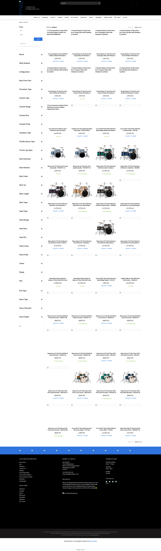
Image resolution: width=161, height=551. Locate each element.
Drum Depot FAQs (24, 472)
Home (21, 22)
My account (22, 462)
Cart (20, 464)
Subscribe (22, 479)
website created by (87, 541)
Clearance (22, 489)
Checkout (22, 466)
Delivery (21, 470)
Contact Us (22, 468)
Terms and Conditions (25, 475)
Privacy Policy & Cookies (25, 477)
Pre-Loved (22, 501)
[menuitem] (37, 17)
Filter (38, 39)
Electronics (22, 495)
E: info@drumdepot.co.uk (32, 9)
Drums (21, 493)
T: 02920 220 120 (30, 7)
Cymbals (21, 491)
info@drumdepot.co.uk (72, 474)
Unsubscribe (22, 481)
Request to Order (58, 61)
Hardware (22, 499)
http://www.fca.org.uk (95, 535)
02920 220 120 (69, 472)
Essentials (22, 497)
